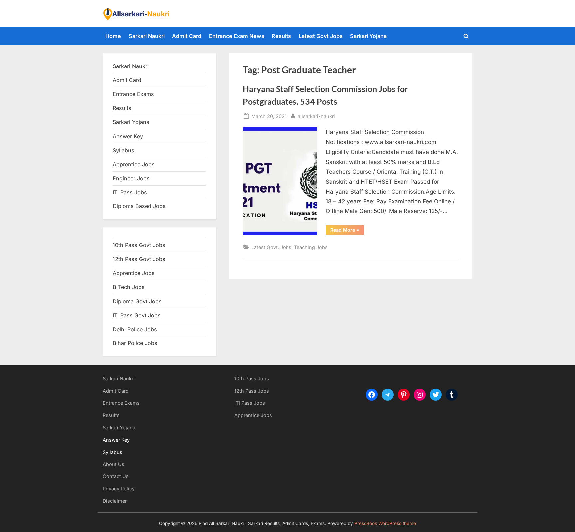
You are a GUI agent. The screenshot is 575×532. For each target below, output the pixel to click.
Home (113, 36)
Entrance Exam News (236, 36)
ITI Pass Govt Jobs (137, 315)
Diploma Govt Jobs (137, 301)
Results (281, 36)
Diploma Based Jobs (139, 206)
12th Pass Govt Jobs (139, 259)
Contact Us (116, 476)
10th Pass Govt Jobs (139, 245)
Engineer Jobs (131, 178)
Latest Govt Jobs (321, 36)
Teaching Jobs (311, 247)
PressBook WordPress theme (385, 523)
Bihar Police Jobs (135, 343)
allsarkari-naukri (316, 116)
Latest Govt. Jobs (271, 247)
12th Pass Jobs (251, 391)
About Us (113, 464)
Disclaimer (115, 501)
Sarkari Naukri (147, 36)
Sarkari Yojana (368, 36)
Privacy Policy (119, 488)
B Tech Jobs (129, 287)
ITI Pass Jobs (130, 192)
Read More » (347, 231)
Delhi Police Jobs (135, 329)
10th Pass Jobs (251, 378)
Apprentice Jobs (134, 164)
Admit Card (186, 36)
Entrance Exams (121, 403)
